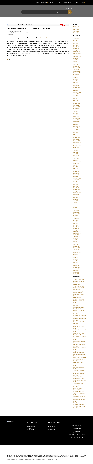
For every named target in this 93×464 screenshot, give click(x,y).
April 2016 (75, 225)
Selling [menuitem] (58, 2)
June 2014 (75, 260)
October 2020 (76, 144)
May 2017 (75, 204)
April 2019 (75, 168)
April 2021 (75, 134)
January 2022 (76, 119)
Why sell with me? (52, 426)
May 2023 (75, 98)
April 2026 (75, 45)
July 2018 (75, 181)
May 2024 (75, 82)
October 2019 (76, 160)
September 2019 (77, 162)
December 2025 (77, 51)
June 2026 (75, 42)
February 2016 (76, 228)
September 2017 (77, 197)
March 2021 (76, 136)
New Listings (76, 29)
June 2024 (75, 80)
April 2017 (75, 205)
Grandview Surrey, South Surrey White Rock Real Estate (78, 326)
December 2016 (77, 212)
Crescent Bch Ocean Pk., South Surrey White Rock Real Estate (78, 312)
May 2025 (75, 63)
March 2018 (76, 187)
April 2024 (75, 84)
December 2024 (77, 71)
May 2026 (75, 43)
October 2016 (76, 215)
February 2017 (76, 209)
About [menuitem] (82, 2)
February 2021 (76, 137)
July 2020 (75, 149)
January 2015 (76, 249)
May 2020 (75, 152)
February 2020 (76, 157)
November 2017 (77, 194)
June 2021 (75, 131)
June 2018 (75, 183)
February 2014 (76, 267)
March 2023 (76, 102)
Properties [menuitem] (44, 2)
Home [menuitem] (37, 2)
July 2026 (75, 40)
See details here (44, 38)
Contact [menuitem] (77, 2)
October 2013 (76, 273)
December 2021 (77, 121)
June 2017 (75, 202)
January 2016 (76, 230)
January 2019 (76, 173)
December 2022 (77, 106)
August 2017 (76, 199)
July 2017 (75, 200)
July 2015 (75, 239)
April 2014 (75, 264)
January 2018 (76, 191)
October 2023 (76, 90)
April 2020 (75, 153)
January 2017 (76, 210)
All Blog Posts (76, 26)
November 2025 (77, 53)
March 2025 (76, 66)
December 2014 (77, 251)
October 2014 (76, 254)
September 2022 (77, 110)
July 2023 (75, 95)
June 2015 (75, 241)
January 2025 (76, 69)
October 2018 (76, 176)
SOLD (71, 8)
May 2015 (75, 243)
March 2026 (76, 46)
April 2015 (75, 244)
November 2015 (77, 233)
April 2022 (75, 115)
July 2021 (75, 129)
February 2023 (76, 103)
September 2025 (77, 56)
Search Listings (30, 429)
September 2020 (77, 145)
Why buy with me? (31, 426)
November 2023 (77, 89)
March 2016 (76, 226)
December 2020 (77, 140)
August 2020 (76, 147)
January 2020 (76, 158)
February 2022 (76, 118)
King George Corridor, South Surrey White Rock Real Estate (79, 338)
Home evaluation (51, 428)
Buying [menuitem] (51, 2)
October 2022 (76, 108)
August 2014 (76, 257)
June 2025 (75, 61)
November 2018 (77, 175)
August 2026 (76, 38)
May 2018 (75, 184)
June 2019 (75, 165)
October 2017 (76, 196)
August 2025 (76, 58)
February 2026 (76, 48)
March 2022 (76, 116)
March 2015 (76, 246)
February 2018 (76, 189)
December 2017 (77, 192)
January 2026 (76, 50)
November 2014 (77, 252)
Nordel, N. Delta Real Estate (79, 357)
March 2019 (76, 170)
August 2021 (76, 127)
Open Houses (76, 31)
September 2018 (77, 178)
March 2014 (76, 265)
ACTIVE (66, 8)
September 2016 (77, 217)
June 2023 (75, 97)
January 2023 (76, 105)
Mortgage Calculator (31, 428)
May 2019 (75, 166)
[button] (71, 437)
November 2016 (77, 213)
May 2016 (75, 223)
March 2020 (76, 155)
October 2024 (76, 74)
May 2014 (75, 262)
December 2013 (77, 270)
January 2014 (76, 269)
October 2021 (76, 124)
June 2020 (75, 150)
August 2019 (76, 163)
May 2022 (75, 113)
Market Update (67, 2)
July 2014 (75, 259)
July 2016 (75, 220)
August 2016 (76, 218)
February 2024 (76, 87)
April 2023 (75, 100)
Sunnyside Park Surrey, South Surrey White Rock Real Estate (78, 385)
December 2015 (77, 231)
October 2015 (76, 234)
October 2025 (76, 55)
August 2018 (76, 179)
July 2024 (75, 79)
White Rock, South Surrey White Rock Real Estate (20, 32)
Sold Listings (76, 32)
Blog (74, 28)
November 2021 (77, 123)
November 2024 (77, 72)
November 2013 (77, 272)
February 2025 (76, 67)
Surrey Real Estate (77, 388)
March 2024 (76, 85)
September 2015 (77, 236)
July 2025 (75, 59)
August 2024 (76, 77)
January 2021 (76, 139)
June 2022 (75, 111)
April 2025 (75, 64)
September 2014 (77, 256)
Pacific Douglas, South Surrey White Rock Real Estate (78, 364)
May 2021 (75, 132)
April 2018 (75, 186)
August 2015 (76, 238)
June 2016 (75, 222)
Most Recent (76, 37)
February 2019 (76, 171)
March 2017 (76, 207)
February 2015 (76, 247)
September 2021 (77, 126)
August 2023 (76, 93)
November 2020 (77, 142)
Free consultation (51, 429)
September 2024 (77, 76)
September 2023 (77, 92)
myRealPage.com (49, 449)
